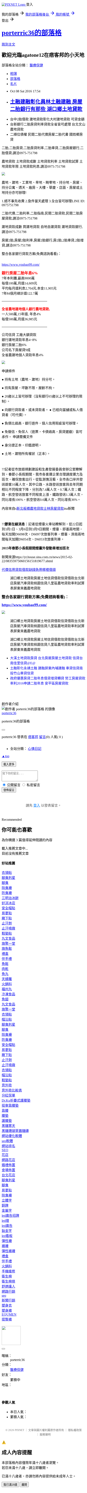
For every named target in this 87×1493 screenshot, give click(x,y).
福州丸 (7, 989)
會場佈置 (8, 1170)
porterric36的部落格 (32, 32)
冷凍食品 (8, 994)
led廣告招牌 (10, 1215)
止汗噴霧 (8, 928)
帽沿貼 (7, 1019)
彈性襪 (7, 1241)
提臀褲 (7, 1319)
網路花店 (8, 1160)
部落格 (15, 79)
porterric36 (9, 713)
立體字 (7, 1200)
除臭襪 (7, 888)
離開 (24, 1484)
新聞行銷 (8, 1300)
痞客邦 (33, 737)
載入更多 (8, 764)
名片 (13, 84)
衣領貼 (7, 873)
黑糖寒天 (8, 1126)
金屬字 (7, 1210)
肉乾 (5, 969)
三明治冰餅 (10, 898)
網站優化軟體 (12, 1136)
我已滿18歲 (10, 1484)
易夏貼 (7, 913)
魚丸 (5, 974)
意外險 (7, 1085)
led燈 (5, 1220)
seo (4, 1295)
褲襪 (5, 1246)
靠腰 (5, 1110)
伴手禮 (7, 959)
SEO (5, 1150)
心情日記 (34, 749)
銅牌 (5, 1205)
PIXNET (19, 1430)
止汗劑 (7, 923)
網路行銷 (8, 1291)
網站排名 (8, 1146)
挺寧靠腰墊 (10, 1105)
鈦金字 (7, 1231)
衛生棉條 (8, 1281)
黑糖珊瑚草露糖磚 (15, 1131)
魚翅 (5, 999)
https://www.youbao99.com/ (20, 264)
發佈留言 (8, 790)
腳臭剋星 (8, 878)
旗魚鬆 (7, 948)
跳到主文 (8, 44)
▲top (5, 756)
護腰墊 (7, 1120)
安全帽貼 (8, 908)
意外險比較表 (12, 1090)
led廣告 (7, 1226)
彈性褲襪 (8, 1251)
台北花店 (8, 1175)
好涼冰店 (8, 903)
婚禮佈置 (8, 1165)
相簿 (13, 73)
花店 (5, 1155)
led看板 (7, 1236)
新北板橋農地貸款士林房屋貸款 (40, 508)
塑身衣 (7, 1305)
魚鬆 (5, 964)
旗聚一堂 (8, 943)
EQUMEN (9, 1314)
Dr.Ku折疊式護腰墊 (16, 1100)
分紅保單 (8, 1095)
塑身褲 (7, 1310)
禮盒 (5, 953)
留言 (42, 737)
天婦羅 (7, 979)
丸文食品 (8, 938)
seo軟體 (7, 1141)
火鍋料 (7, 984)
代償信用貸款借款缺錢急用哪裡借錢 (29, 569)
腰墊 (5, 1115)
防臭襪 (7, 893)
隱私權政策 (75, 1430)
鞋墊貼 (7, 933)
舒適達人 (8, 1286)
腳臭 (5, 883)
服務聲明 (45, 1434)
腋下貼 (7, 918)
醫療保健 (36, 65)
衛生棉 (7, 1276)
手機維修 (8, 1271)
